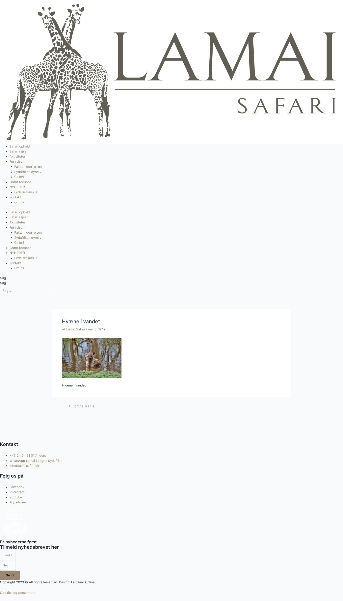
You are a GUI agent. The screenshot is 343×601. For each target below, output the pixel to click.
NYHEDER (17, 187)
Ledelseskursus (25, 192)
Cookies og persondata (17, 593)
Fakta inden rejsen (28, 167)
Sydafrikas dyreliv (27, 172)
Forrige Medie (81, 406)
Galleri (19, 177)
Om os (19, 202)
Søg (3, 278)
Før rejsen (17, 161)
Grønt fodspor (20, 182)
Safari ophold (20, 146)
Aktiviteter (17, 156)
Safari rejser (19, 151)
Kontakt (15, 197)
